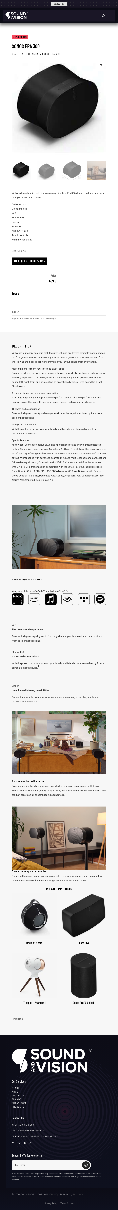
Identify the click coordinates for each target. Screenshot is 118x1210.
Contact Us (59, 4)
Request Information (31, 261)
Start (15, 53)
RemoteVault (79, 1194)
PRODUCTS (21, 37)
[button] (101, 65)
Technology (50, 319)
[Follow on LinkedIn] (24, 1142)
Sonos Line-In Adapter (28, 701)
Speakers (39, 319)
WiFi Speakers (30, 53)
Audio (20, 319)
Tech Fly (54, 1194)
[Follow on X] (18, 1142)
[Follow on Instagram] (30, 1142)
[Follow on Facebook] (13, 1142)
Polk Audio (29, 319)
